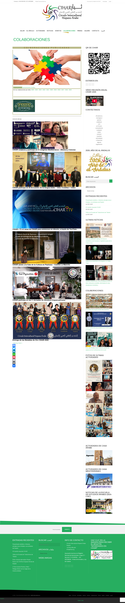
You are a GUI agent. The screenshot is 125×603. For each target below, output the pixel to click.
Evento (67, 529)
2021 (47, 90)
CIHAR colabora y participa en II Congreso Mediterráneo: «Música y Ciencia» (44, 150)
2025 (32, 90)
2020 (51, 90)
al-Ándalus (32, 87)
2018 (59, 90)
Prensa (99, 595)
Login (110, 1)
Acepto (2, 598)
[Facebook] (47, 345)
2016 (66, 90)
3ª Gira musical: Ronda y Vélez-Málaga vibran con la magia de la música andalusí (21, 569)
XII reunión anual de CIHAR (93, 207)
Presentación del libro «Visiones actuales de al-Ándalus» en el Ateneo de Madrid (99, 201)
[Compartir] (47, 365)
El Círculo (74, 595)
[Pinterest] (47, 357)
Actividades (79, 595)
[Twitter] (47, 348)
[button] (94, 371)
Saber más (80, 600)
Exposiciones (25, 87)
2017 (62, 90)
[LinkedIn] (47, 351)
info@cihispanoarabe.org (40, 1)
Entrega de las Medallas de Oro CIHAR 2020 (31, 340)
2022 (44, 90)
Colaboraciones (17, 87)
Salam (70, 595)
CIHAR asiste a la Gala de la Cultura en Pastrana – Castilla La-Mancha (41, 265)
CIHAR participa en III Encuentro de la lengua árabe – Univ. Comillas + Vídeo (44, 188)
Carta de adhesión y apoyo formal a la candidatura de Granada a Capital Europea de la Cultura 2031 (99, 241)
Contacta (107, 595)
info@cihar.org (70, 549)
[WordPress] (47, 362)
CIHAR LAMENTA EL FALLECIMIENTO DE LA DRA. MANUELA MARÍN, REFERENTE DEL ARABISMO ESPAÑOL (99, 283)
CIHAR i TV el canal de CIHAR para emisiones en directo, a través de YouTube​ (45, 229)
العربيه (111, 595)
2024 (36, 90)
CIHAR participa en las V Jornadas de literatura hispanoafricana (39, 300)
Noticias (84, 595)
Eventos (88, 595)
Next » (20, 343)
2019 (55, 90)
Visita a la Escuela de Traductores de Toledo (98, 212)
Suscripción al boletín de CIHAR (93, 1)
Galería (103, 595)
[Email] (47, 360)
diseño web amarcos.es (35, 595)
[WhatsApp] (47, 354)
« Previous (15, 343)
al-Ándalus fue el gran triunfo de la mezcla (97, 309)
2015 (70, 90)
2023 (40, 90)
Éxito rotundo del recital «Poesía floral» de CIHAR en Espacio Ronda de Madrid (23, 561)
